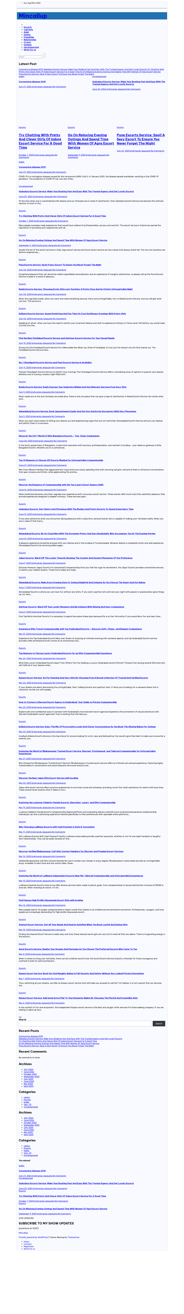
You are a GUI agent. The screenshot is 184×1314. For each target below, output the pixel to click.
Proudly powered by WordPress (33, 1237)
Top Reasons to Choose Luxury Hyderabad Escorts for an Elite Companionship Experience (65, 653)
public (21, 76)
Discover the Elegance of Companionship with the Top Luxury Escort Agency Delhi (61, 484)
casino (27, 1097)
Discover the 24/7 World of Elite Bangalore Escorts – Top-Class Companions (59, 436)
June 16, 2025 (26, 490)
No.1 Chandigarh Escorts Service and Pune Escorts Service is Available (55, 362)
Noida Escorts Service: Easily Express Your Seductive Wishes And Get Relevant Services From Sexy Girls (72, 387)
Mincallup (33, 15)
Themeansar (73, 1237)
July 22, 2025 (25, 319)
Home (26, 1242)
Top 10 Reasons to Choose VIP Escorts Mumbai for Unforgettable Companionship (61, 460)
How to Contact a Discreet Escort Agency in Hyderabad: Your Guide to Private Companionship (68, 702)
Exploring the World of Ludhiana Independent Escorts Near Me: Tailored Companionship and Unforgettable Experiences (81, 875)
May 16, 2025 (25, 856)
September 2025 (31, 1076)
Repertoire (29, 1246)
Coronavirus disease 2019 (32, 81)
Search (22, 1019)
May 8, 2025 (25, 954)
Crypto (27, 42)
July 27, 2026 (25, 87)
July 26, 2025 (123, 151)
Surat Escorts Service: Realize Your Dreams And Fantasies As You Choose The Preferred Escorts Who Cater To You (78, 949)
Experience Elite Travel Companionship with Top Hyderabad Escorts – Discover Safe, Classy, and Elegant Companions (80, 629)
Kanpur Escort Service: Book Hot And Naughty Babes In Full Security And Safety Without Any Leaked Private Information (81, 973)
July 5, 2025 (25, 416)
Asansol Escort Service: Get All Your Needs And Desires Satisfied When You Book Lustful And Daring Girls (73, 924)
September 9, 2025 (77, 155)
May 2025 (28, 1084)
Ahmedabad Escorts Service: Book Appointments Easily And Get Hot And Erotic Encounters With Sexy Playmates (77, 411)
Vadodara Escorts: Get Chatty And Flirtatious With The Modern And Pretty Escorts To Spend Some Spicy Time (76, 509)
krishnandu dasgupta (42, 87)
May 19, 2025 (25, 807)
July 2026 (28, 1069)
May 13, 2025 (25, 881)
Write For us (30, 49)
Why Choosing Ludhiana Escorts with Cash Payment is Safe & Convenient (57, 827)
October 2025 (30, 1074)
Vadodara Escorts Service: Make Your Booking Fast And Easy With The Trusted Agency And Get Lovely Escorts (128, 82)
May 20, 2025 (25, 783)
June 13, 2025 (26, 514)
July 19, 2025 (25, 343)
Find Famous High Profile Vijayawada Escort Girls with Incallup (51, 900)
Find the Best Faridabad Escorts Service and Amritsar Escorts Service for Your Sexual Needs (67, 338)
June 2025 (29, 1081)
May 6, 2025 (25, 1003)
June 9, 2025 (25, 563)
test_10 (27, 1104)
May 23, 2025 (25, 707)
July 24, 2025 (25, 294)
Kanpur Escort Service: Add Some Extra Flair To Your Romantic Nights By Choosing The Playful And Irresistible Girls (78, 998)
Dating (27, 34)
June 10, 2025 (26, 538)
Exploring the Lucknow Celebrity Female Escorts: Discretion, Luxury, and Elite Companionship (67, 802)
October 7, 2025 (26, 155)
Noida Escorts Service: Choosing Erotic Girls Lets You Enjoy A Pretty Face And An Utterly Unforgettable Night (76, 289)
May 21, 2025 (25, 759)
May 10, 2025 (25, 930)
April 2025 (28, 1086)
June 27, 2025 (26, 465)
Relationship (30, 39)
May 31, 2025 (25, 634)
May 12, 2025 (25, 905)
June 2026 (29, 1072)
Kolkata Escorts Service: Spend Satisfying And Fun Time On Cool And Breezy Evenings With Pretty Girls (72, 313)
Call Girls (28, 29)
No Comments (59, 87)
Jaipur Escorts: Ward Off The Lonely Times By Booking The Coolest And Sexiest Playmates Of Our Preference (75, 558)
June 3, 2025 (25, 612)
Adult (26, 32)
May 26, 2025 (25, 658)
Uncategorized (31, 47)
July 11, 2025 (25, 367)
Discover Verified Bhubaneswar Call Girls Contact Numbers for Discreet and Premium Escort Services (71, 851)
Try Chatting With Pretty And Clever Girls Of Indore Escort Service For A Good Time (40, 141)
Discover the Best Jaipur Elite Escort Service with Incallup (48, 778)
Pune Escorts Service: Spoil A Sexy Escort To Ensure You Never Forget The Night (141, 139)
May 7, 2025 (24, 978)
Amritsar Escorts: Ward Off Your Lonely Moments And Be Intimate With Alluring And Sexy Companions (71, 607)
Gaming (28, 44)
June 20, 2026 (99, 89)
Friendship (29, 37)
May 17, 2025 (25, 832)
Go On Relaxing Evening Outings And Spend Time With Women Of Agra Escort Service (91, 141)
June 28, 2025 (26, 441)
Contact (28, 1244)
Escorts (28, 27)
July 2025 (28, 1079)
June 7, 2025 (25, 587)
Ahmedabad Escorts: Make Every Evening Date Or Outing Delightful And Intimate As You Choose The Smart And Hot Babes (82, 582)
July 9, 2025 (25, 392)
